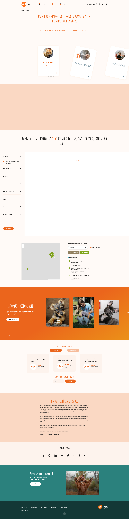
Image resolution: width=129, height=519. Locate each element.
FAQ (57, 505)
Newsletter (53, 507)
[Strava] (85, 455)
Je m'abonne (35, 484)
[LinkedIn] (55, 456)
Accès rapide (72, 4)
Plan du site (24, 507)
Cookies (23, 505)
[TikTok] (68, 456)
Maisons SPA (75, 252)
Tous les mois (73, 350)
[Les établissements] (96, 4)
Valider (70, 381)
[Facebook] (43, 456)
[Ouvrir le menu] (29, 4)
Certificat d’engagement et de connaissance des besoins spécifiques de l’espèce (64, 30)
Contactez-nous (65, 505)
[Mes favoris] (102, 4)
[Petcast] (99, 4)
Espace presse (63, 507)
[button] (52, 255)
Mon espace (89, 4)
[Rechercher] (107, 4)
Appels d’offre (34, 507)
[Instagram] (49, 456)
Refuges (86, 252)
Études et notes (25, 510)
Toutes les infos (13, 319)
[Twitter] (74, 455)
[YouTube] (62, 455)
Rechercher (8, 228)
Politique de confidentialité (46, 505)
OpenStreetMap (57, 279)
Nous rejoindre (44, 507)
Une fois (56, 350)
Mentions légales (33, 505)
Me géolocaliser (96, 247)
